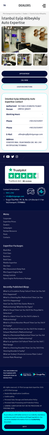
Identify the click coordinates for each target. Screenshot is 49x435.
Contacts (6, 237)
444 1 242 (10, 193)
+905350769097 (36, 121)
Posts (5, 234)
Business (6, 257)
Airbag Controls (9, 275)
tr (4, 5)
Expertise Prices (9, 222)
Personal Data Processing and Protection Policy (22, 403)
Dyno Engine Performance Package (17, 279)
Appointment (24, 74)
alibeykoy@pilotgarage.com (30, 135)
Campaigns (7, 228)
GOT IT (25, 427)
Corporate (7, 219)
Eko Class (6, 266)
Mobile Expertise (10, 263)
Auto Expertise (34, 387)
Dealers (25, 14)
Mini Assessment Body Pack (14, 269)
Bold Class (7, 260)
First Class (7, 253)
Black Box (7, 250)
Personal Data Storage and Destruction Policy (21, 400)
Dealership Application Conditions (17, 393)
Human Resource (10, 231)
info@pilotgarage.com (15, 196)
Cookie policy (9, 396)
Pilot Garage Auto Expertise (12, 14)
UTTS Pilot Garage (11, 390)
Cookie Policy (35, 419)
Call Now (24, 80)
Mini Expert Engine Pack (12, 272)
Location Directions (24, 87)
